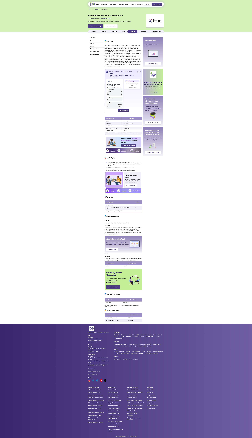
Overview (93, 31)
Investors (116, 336)
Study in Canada (151, 395)
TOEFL (125, 359)
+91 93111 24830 (92, 373)
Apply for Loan (156, 4)
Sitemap (136, 336)
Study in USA (150, 390)
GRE (115, 359)
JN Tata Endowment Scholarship (135, 403)
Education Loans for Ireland (95, 403)
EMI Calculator (126, 351)
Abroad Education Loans (120, 344)
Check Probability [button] (153, 63)
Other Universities (94, 54)
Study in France (151, 408)
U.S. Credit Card (133, 344)
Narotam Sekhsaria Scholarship (135, 408)
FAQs (122, 336)
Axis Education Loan (113, 397)
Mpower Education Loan (114, 405)
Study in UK (150, 392)
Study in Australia (151, 397)
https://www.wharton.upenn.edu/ (131, 133)
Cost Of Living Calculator (122, 353)
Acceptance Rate (156, 31)
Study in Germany (151, 400)
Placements (143, 31)
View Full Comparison (123, 110)
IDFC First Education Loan (114, 400)
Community (140, 4)
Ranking (114, 31)
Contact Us (124, 335)
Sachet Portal (149, 336)
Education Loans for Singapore (96, 412)
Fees (123, 31)
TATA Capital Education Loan (115, 421)
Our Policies (157, 335)
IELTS (119, 359)
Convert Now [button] (112, 249)
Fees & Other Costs (94, 51)
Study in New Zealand (152, 405)
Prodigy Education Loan (114, 403)
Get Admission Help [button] (95, 26)
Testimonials (129, 336)
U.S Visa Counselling (155, 344)
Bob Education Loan (113, 418)
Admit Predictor (136, 351)
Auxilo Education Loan (113, 416)
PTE (134, 359)
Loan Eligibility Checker (137, 353)
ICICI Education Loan (113, 395)
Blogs (126, 4)
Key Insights (93, 43)
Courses (132, 31)
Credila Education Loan (114, 408)
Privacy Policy (149, 335)
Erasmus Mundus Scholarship (134, 392)
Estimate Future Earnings (151, 353)
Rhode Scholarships (132, 395)
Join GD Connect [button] (113, 287)
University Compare (158, 351)
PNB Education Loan (113, 426)
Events (150, 346)
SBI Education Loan (113, 390)
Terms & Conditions (138, 335)
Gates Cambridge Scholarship (135, 405)
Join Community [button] (110, 26)
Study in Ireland (151, 403)
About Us (116, 335)
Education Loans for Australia (95, 397)
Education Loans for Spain (95, 415)
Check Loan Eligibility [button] (153, 152)
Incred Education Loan (114, 413)
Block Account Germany (128, 346)
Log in (147, 4)
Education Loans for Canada (95, 395)
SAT (130, 359)
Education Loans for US (94, 390)
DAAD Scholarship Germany (134, 400)
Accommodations (144, 344)
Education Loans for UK (94, 392)
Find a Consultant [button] (153, 123)
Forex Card (117, 346)
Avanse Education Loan (114, 411)
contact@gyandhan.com (94, 371)
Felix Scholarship (131, 411)
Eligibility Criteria (94, 48)
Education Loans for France (95, 405)
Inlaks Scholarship (131, 397)
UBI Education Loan (113, 392)
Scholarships (104, 4)
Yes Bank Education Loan (114, 424)
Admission (104, 31)
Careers (142, 336)
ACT (137, 359)
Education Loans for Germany (96, 400)
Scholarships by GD (141, 346)
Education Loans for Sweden (95, 422)
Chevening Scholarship (133, 390)
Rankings (92, 46)
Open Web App (152, 92)
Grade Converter (146, 351)
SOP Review (117, 351)
